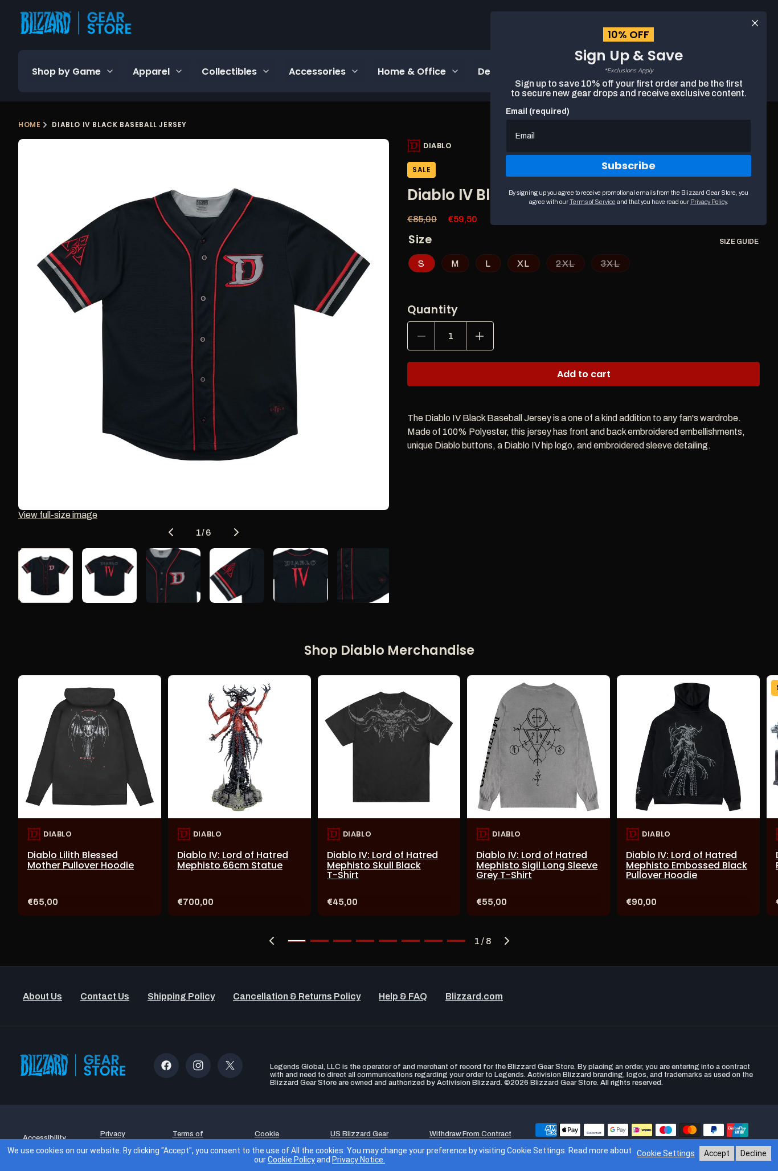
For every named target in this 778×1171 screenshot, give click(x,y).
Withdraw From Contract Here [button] (470, 1138)
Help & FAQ (403, 996)
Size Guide (739, 242)
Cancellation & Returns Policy (297, 996)
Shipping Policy (181, 996)
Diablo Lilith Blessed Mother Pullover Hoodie (80, 860)
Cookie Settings (666, 1153)
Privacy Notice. (358, 1159)
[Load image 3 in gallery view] (173, 575)
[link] (89, 795)
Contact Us (104, 996)
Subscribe (628, 165)
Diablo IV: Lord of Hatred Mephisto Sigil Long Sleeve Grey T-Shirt (536, 865)
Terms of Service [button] (188, 1138)
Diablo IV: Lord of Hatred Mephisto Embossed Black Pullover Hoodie (686, 865)
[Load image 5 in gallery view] (300, 575)
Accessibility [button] (44, 1138)
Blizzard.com (474, 996)
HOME (29, 124)
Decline (753, 1153)
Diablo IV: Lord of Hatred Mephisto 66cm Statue (232, 860)
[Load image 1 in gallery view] (45, 575)
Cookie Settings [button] (266, 1138)
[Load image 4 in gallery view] (237, 575)
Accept (717, 1153)
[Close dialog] (755, 23)
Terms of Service (593, 201)
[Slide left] (170, 532)
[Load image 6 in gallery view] (364, 575)
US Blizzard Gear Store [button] (359, 1138)
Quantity (432, 310)
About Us (42, 996)
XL (523, 263)
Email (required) (538, 111)
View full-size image (57, 515)
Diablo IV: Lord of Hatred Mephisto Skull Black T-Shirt (382, 865)
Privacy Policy (708, 201)
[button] (272, 941)
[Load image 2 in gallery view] (109, 575)
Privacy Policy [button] (112, 1138)
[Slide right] (236, 532)
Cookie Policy (291, 1159)
